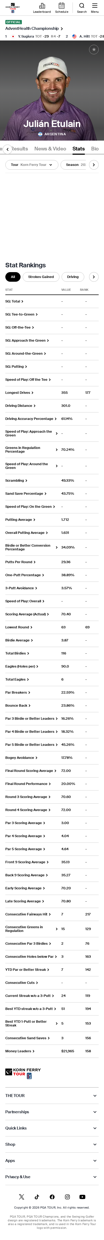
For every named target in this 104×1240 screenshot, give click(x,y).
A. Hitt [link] (84, 36)
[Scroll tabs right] (94, 165)
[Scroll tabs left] (7, 149)
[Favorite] (94, 49)
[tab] (19, 150)
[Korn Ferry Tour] (23, 1074)
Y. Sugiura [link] (26, 36)
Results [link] (19, 149)
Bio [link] (95, 149)
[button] (31, 165)
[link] (12, 8)
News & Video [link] (50, 149)
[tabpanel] (52, 606)
